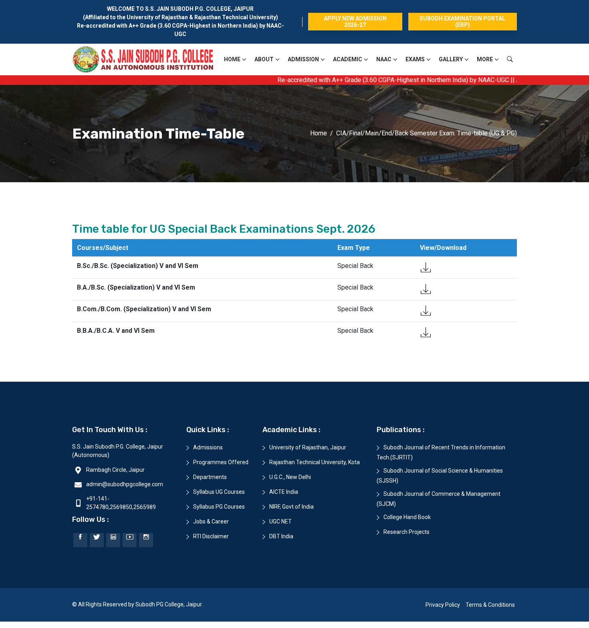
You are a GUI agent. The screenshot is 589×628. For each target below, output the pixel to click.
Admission (303, 59)
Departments (210, 477)
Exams (415, 59)
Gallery (451, 59)
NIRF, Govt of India (291, 506)
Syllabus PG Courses (219, 506)
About (264, 59)
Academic (347, 59)
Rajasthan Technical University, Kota (314, 462)
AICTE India (283, 492)
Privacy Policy (443, 605)
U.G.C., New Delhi (290, 477)
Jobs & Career (211, 521)
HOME (232, 59)
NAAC (383, 59)
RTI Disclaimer (211, 536)
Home (318, 133)
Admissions (208, 447)
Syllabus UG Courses (219, 492)
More (485, 59)
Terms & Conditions (490, 605)
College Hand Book (407, 517)
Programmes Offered (220, 462)
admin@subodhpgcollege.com (124, 484)
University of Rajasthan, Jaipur (307, 447)
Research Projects (406, 532)
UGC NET (280, 521)
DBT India (281, 536)
